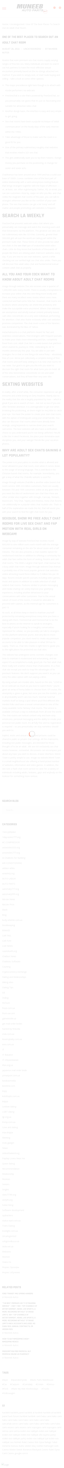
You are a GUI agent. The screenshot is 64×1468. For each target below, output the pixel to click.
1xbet (54, 1442)
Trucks (46, 1388)
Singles (5, 1189)
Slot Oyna (39, 1442)
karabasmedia (9, 1080)
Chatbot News (9, 956)
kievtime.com (8, 1085)
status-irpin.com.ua (11, 1220)
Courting (6, 966)
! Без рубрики (9, 832)
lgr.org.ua (6, 1117)
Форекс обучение (11, 1272)
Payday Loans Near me (13, 1158)
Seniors (5, 1184)
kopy (4, 1091)
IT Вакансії (7, 1054)
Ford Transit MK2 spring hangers (17, 1293)
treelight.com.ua (10, 1231)
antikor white (8, 868)
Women (6, 1256)
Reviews (6, 1179)
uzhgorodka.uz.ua (10, 1241)
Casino (30, 1442)
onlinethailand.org (10, 1153)
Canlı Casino (8, 1453)
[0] (58, 9)
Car (5, 1384)
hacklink (6, 1412)
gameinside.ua (9, 1018)
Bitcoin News (8, 899)
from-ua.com (8, 1013)
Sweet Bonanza (24, 1449)
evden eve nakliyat (29, 1431)
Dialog (5, 997)
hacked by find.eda (11, 1028)
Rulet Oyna (54, 1449)
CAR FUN (6, 940)
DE (3, 992)
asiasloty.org (8, 873)
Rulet (24, 1442)
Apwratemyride (19, 1379)
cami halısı (41, 1416)
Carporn (15, 1384)
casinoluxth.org (9, 951)
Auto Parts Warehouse (42, 1379)
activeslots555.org (11, 847)
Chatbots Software (11, 961)
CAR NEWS (7, 946)
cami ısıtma (14, 1431)
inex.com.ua (8, 1044)
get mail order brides (12, 1023)
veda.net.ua (7, 1246)
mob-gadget (8, 1142)
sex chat (22, 245)
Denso (51, 1384)
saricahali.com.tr (10, 1423)
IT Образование (10, 1060)
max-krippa (7, 1132)
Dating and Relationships (14, 977)
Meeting (6, 1137)
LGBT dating (8, 1111)
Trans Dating (8, 1225)
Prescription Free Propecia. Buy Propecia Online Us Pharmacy (16, 1353)
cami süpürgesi (34, 1427)
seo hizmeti (15, 1442)
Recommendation (10, 1168)
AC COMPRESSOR (11, 842)
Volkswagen (9, 1393)
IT (3, 1049)
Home (5, 24)
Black (4, 909)
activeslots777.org (11, 852)
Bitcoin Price (8, 904)
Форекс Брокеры (10, 1267)
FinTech (6, 1003)
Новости (6, 1262)
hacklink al (29, 1412)
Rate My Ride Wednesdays (25, 1388)
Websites (6, 1251)
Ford (6, 1388)
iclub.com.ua (8, 1034)
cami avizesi (8, 1427)
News (5, 1148)
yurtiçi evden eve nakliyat (33, 1438)
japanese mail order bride (14, 1070)
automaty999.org (10, 894)
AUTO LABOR (9, 878)
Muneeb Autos (11, 1297)
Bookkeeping (8, 925)
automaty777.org (10, 889)
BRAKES (6, 930)
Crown (40, 1384)
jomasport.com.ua (11, 1075)
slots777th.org (9, 1194)
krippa (5, 1101)
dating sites (7, 982)
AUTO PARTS (8, 883)
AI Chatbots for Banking (13, 857)
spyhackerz (7, 1215)
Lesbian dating (9, 1106)
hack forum (13, 1416)
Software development (13, 1210)
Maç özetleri (38, 1445)
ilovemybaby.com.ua (12, 1039)
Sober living (7, 1205)
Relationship (8, 1174)
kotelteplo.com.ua (10, 1096)
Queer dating (8, 1163)
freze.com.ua (8, 1008)
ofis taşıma (44, 1434)
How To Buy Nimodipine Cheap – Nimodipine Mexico (16, 1340)
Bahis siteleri (25, 1445)
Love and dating (10, 1127)
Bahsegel (48, 1445)
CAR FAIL (6, 935)
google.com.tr (21, 1453)
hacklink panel (17, 1412)
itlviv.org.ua (7, 1065)
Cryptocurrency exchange (14, 971)
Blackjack (36, 1449)
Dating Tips (7, 987)
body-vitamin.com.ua (12, 920)
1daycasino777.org (11, 837)
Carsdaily (28, 1384)
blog (4, 914)
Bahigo (48, 1442)
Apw (6, 1379)
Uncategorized (17, 24)
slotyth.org (7, 1199)
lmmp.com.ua (8, 1122)
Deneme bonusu (10, 1445)
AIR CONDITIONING (12, 863)
